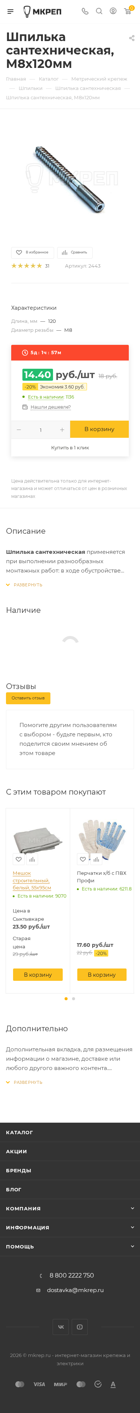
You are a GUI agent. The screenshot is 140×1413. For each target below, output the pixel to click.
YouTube (80, 1327)
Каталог (19, 1132)
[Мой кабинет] (113, 11)
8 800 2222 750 (72, 1276)
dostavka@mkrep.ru (75, 1290)
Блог (14, 1189)
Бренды (18, 1170)
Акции (16, 1151)
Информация (28, 1227)
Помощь (20, 1247)
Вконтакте (61, 1327)
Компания (23, 1208)
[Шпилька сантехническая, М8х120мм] (70, 177)
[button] (66, 998)
